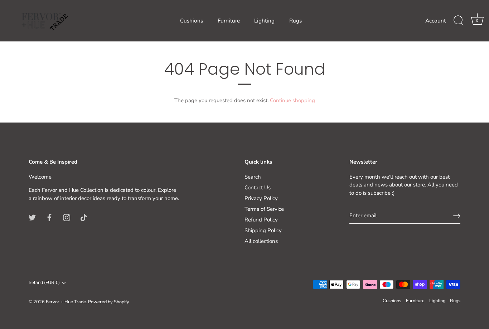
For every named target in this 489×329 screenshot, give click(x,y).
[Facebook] (49, 216)
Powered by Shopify (108, 302)
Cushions (191, 20)
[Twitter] (32, 216)
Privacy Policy (261, 198)
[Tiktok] (83, 216)
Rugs (295, 20)
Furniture (229, 20)
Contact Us (258, 187)
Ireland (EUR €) (44, 283)
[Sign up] (456, 215)
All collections (261, 241)
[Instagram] (66, 216)
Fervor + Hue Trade (66, 302)
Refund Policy (261, 219)
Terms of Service (264, 209)
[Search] (458, 21)
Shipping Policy (263, 230)
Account (435, 20)
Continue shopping (292, 100)
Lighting (264, 20)
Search (253, 176)
